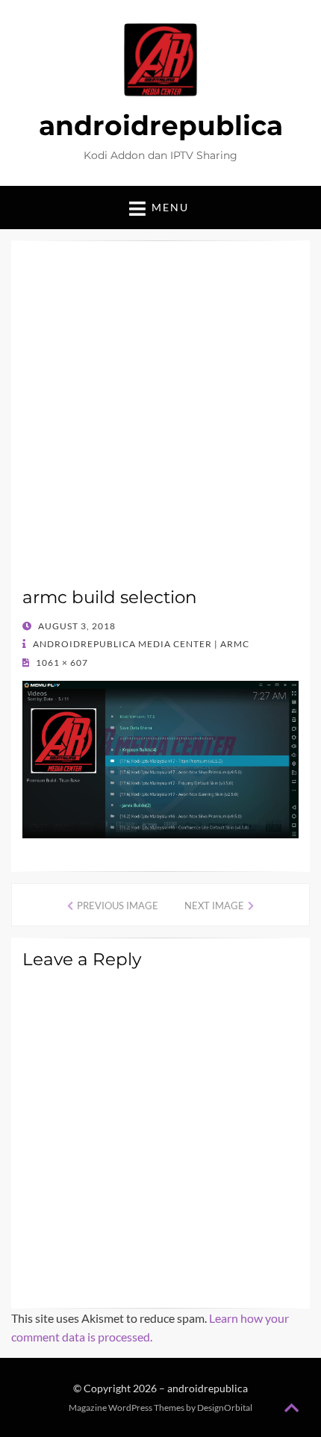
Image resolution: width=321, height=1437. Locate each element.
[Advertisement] (160, 419)
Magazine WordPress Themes (126, 1407)
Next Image (214, 905)
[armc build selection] (160, 758)
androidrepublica (161, 125)
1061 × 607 (61, 662)
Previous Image (117, 905)
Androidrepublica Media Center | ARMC (140, 643)
